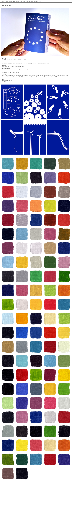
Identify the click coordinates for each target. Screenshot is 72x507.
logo (24, 1)
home (2, 1)
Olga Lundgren (5, 71)
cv (5, 1)
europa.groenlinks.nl (7, 80)
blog (7, 1)
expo (10, 1)
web (21, 1)
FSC (23, 66)
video (17, 1)
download (4, 81)
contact (36, 1)
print (27, 1)
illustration (31, 1)
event (14, 1)
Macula (17, 72)
